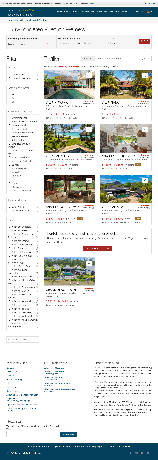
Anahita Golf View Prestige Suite (73, 206)
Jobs (8, 383)
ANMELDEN (69, 434)
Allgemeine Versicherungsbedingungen (19, 399)
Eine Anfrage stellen (97, 248)
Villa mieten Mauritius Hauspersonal (54, 378)
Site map (79, 446)
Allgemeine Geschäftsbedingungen (22, 394)
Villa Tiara (110, 102)
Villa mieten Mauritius (54, 367)
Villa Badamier (57, 156)
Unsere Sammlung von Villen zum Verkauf (21, 409)
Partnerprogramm (96, 446)
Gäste (111, 38)
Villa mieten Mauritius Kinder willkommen (57, 384)
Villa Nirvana (57, 102)
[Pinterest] (142, 453)
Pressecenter (12, 387)
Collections (11, 367)
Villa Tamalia (112, 206)
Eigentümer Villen (62, 446)
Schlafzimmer (114, 58)
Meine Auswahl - (120, 11)
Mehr (91, 3)
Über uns (10, 375)
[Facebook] (130, 453)
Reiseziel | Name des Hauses (23, 38)
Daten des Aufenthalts (70, 38)
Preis (100, 58)
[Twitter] (148, 453)
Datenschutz (12, 391)
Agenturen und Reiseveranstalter (21, 404)
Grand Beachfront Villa (66, 289)
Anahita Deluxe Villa (118, 156)
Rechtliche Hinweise (120, 446)
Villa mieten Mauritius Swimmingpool (54, 372)
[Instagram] (136, 453)
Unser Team (11, 371)
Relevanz (88, 58)
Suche (144, 41)
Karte (146, 58)
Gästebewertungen (15, 379)
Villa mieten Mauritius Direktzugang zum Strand (60, 390)
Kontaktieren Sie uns (94, 11)
